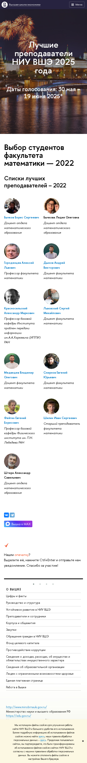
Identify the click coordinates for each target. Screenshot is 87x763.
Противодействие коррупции (26, 650)
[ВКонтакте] (6, 515)
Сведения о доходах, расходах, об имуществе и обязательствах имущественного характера (38, 658)
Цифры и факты (16, 596)
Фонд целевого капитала (22, 643)
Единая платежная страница (24, 680)
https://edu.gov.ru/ (18, 716)
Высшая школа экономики (24, 4)
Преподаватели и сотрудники (26, 616)
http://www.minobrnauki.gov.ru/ (26, 707)
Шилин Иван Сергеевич (60, 418)
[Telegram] (12, 515)
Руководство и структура (23, 603)
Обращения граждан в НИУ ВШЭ (27, 636)
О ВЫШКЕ (13, 589)
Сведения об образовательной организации (35, 667)
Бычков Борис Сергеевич (21, 217)
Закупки (11, 630)
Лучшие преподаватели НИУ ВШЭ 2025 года (43, 57)
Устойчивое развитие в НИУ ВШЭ (28, 609)
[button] (33, 584)
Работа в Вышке (16, 687)
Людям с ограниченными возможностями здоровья (39, 673)
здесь (42, 736)
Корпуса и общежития (20, 623)
